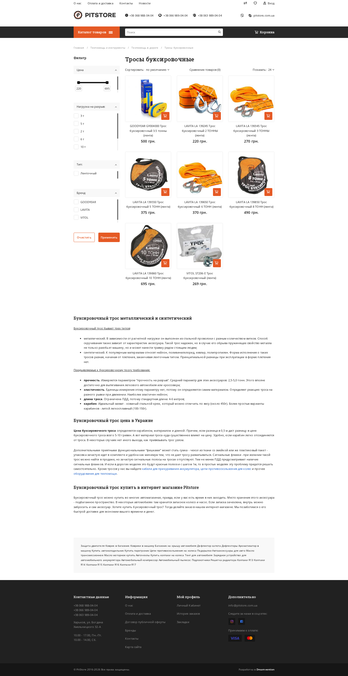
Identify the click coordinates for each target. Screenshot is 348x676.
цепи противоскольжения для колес (225, 469)
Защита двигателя (93, 545)
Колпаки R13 (245, 560)
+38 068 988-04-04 (86, 605)
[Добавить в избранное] (165, 82)
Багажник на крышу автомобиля (175, 545)
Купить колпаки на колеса (167, 555)
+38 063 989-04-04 (86, 615)
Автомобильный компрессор (139, 560)
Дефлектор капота (209, 545)
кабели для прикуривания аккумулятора (170, 469)
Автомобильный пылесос (175, 560)
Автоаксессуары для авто (228, 550)
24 (269, 70)
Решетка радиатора (223, 560)
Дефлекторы (230, 545)
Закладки (183, 622)
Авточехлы (143, 555)
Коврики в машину (142, 545)
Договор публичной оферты (145, 622)
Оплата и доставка (138, 613)
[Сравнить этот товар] (165, 91)
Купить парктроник (137, 550)
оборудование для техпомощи (95, 473)
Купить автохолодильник (108, 550)
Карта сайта (133, 647)
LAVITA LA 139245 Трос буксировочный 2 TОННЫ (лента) (200, 130)
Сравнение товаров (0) (205, 70)
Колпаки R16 (111, 564)
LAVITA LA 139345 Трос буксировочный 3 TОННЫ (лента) (251, 130)
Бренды (130, 630)
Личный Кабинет (189, 605)
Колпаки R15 (94, 564)
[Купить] (165, 116)
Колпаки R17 (128, 564)
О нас (129, 605)
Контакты (131, 638)
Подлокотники (201, 560)
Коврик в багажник (117, 545)
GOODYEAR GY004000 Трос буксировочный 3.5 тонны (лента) (148, 130)
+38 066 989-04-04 (86, 610)
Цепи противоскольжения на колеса (173, 550)
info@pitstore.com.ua (242, 605)
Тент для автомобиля (199, 555)
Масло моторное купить (119, 555)
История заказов (188, 613)
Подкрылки (204, 550)
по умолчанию (156, 70)
